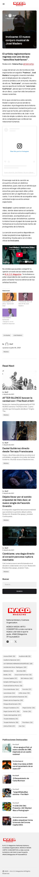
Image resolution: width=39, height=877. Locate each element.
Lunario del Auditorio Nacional (15, 697)
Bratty (7, 675)
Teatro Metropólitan (12, 715)
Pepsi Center (29, 708)
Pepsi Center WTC (12, 711)
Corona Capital (10, 678)
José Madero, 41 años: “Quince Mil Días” (8, 304)
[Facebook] (12, 642)
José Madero (17, 335)
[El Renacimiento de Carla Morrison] (6, 779)
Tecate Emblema (11, 719)
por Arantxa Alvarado (20, 817)
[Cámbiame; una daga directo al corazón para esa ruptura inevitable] (19, 536)
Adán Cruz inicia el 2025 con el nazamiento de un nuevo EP (23, 766)
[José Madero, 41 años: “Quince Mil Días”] (9, 297)
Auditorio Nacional (12, 660)
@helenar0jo (28, 64)
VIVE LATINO (9, 726)
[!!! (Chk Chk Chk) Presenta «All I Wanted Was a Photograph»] (6, 806)
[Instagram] (8, 642)
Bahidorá (8, 671)
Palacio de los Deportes (13, 700)
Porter (27, 711)
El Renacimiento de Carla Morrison (21, 779)
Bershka (21, 671)
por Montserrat (18, 761)
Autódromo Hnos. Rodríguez (15, 667)
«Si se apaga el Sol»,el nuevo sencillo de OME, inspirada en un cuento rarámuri (22, 750)
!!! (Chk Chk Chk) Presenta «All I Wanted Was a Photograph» (22, 808)
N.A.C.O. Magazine (13, 274)
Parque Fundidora (11, 708)
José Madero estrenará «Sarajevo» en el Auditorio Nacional (8, 321)
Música (6, 352)
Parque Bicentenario (12, 704)
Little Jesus (24, 693)
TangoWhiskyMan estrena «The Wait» (21, 793)
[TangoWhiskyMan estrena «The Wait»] (6, 792)
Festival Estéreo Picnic (13, 686)
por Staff (16, 775)
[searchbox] (19, 584)
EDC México (26, 678)
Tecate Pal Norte (11, 722)
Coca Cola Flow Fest (23, 675)
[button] (3, 4)
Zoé (22, 726)
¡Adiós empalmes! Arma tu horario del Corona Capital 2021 (23, 822)
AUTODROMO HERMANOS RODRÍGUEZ (18, 663)
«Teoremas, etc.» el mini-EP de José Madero (25, 304)
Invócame (7, 335)
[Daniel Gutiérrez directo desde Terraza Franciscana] (19, 430)
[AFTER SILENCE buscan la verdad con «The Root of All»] (19, 380)
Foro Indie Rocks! (11, 689)
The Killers (27, 722)
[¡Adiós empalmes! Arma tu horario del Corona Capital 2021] (6, 821)
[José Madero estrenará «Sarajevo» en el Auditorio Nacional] (9, 313)
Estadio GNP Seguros (13, 682)
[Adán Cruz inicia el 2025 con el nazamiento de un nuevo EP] (6, 764)
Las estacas (9, 693)
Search (19, 591)
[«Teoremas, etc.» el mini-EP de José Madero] (25, 297)
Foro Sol (26, 689)
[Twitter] (16, 642)
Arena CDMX (9, 656)
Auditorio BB (25, 656)
